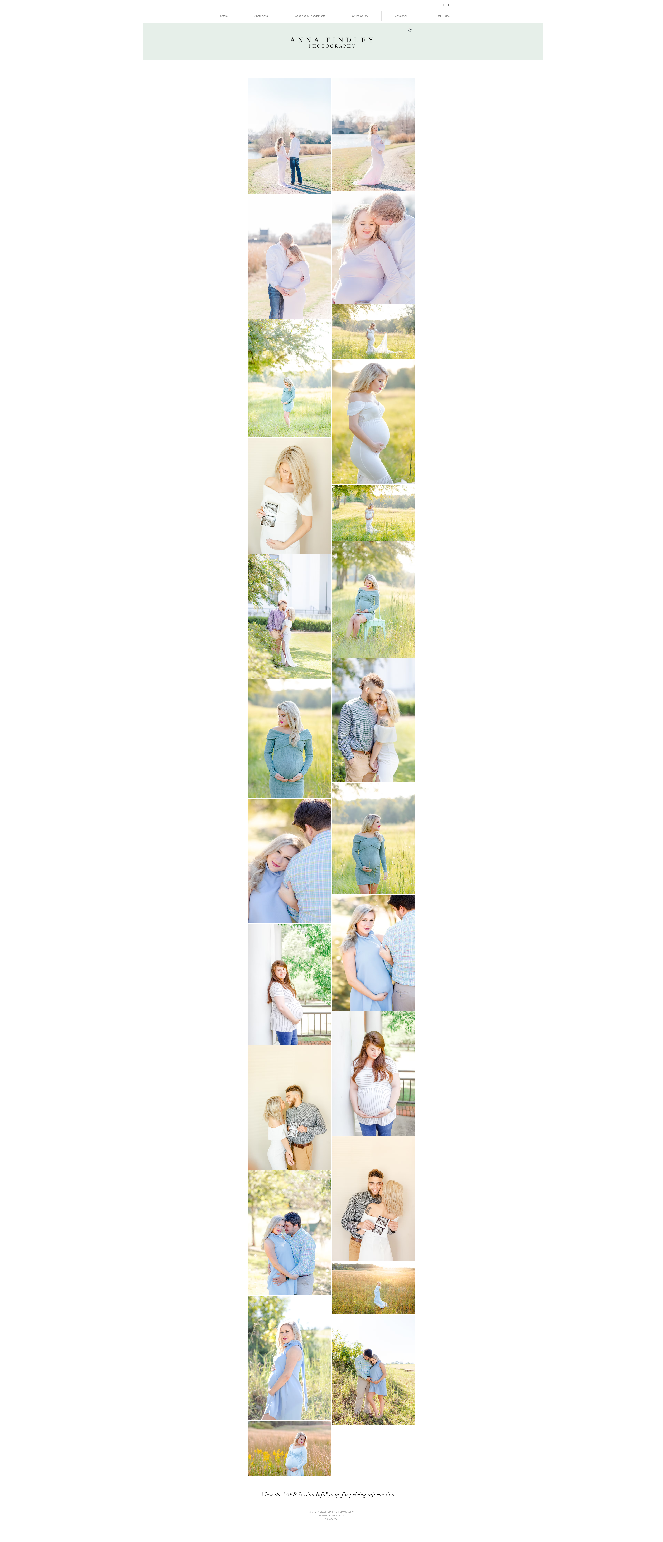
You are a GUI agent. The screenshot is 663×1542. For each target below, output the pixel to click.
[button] (410, 29)
